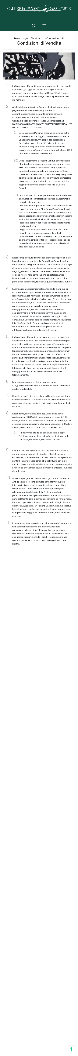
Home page (21, 38)
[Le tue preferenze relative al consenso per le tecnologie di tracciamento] (71, 1049)
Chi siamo (36, 38)
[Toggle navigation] (44, 25)
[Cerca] (34, 25)
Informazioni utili (54, 38)
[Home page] (39, 7)
